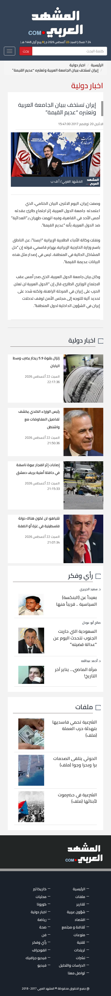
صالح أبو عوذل (91, 623)
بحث (26, 51)
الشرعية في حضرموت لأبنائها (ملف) (77, 798)
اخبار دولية (77, 65)
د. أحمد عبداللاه (91, 661)
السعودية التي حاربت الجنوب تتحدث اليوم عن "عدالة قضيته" (75, 638)
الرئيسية (97, 65)
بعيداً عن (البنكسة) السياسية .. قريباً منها (76, 600)
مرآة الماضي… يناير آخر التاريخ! (76, 672)
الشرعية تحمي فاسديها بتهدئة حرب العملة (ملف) (74, 728)
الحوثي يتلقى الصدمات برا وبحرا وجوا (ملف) (75, 761)
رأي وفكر (80, 575)
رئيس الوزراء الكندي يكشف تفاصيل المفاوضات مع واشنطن (39, 419)
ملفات (84, 706)
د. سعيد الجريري (90, 589)
